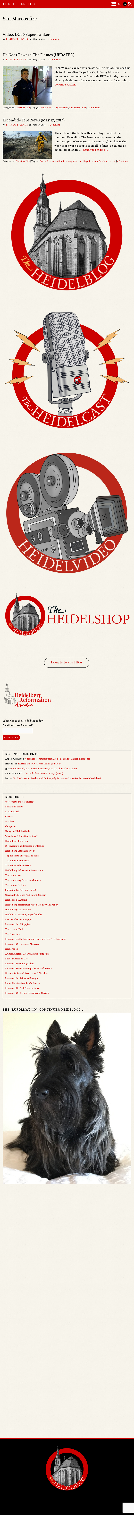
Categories (10, 826)
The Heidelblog (19, 4)
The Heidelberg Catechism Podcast (23, 880)
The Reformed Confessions (19, 865)
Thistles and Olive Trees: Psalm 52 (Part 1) (39, 763)
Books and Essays (14, 806)
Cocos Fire (45, 107)
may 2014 (72, 161)
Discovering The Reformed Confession (24, 846)
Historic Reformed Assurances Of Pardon (26, 973)
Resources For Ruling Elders (19, 963)
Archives (9, 821)
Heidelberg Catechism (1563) (20, 850)
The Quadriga (12, 934)
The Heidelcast (13, 875)
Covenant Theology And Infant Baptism (25, 895)
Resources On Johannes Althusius (22, 944)
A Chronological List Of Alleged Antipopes (27, 953)
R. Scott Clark (17, 39)
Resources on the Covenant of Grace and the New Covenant (35, 939)
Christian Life (23, 107)
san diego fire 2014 (88, 161)
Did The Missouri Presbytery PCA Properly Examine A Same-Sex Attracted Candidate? (57, 778)
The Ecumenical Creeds (17, 860)
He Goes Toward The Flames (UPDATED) (38, 54)
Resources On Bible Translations (22, 988)
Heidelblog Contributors (18, 909)
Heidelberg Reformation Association (24, 870)
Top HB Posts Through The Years (22, 855)
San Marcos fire (77, 107)
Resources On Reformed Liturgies (22, 978)
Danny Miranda (60, 107)
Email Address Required (18, 725)
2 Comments (54, 59)
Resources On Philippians (18, 924)
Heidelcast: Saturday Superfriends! (23, 914)
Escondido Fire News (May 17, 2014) (34, 120)
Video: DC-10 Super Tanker (26, 34)
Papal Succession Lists (16, 958)
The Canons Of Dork (15, 885)
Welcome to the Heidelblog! (19, 801)
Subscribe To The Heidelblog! (20, 890)
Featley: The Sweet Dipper (18, 919)
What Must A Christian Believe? (21, 836)
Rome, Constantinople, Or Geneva (22, 983)
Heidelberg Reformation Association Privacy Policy (31, 904)
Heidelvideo (11, 949)
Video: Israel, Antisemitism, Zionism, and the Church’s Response (57, 758)
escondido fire (59, 161)
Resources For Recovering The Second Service (28, 968)
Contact (9, 816)
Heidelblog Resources (16, 841)
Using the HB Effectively (17, 831)
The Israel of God (14, 929)
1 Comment (54, 39)
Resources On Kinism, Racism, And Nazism (27, 993)
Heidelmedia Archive (16, 899)
